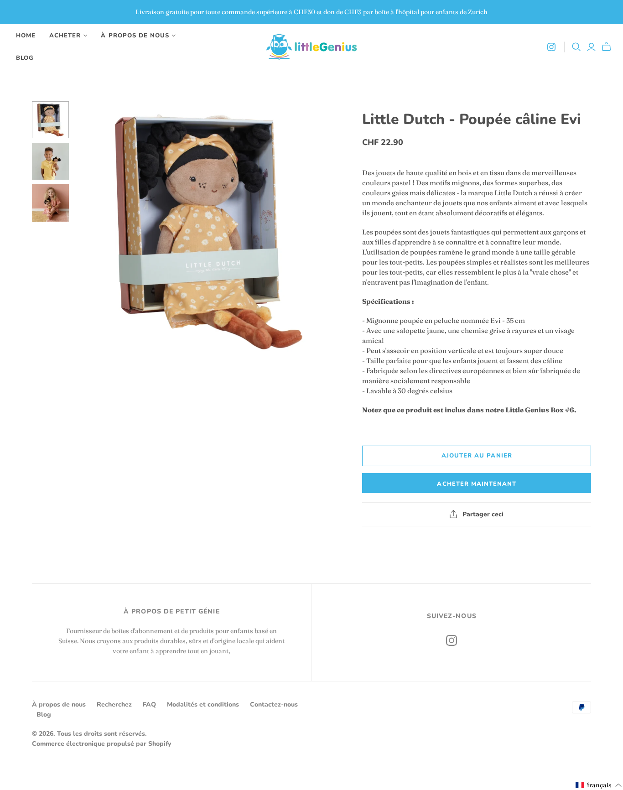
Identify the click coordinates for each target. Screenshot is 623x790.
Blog (25, 58)
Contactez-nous (274, 704)
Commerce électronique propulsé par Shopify (101, 743)
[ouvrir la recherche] (576, 47)
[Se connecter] (591, 47)
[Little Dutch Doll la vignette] (50, 119)
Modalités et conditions (203, 704)
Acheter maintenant (476, 484)
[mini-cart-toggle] (608, 47)
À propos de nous (59, 704)
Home (26, 35)
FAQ (149, 704)
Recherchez (114, 704)
